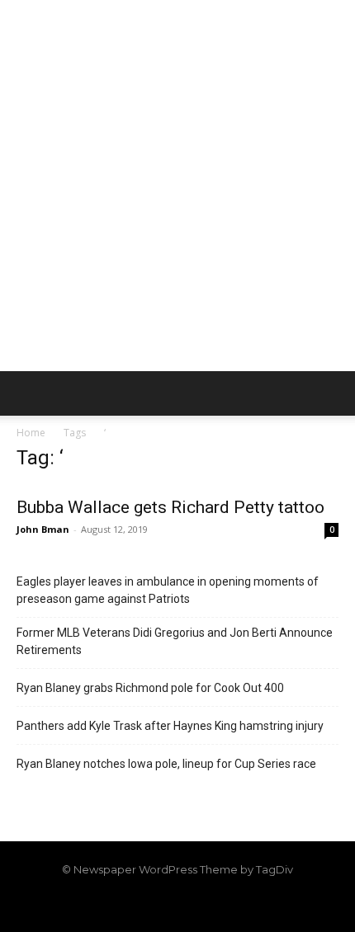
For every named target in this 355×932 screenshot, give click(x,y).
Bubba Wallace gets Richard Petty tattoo (170, 507)
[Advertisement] (177, 185)
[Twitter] (205, 905)
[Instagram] (149, 905)
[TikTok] (177, 905)
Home (31, 433)
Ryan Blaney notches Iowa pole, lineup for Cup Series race (166, 763)
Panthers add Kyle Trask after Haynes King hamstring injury (170, 725)
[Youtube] (234, 905)
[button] (28, 393)
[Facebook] (121, 905)
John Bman (43, 529)
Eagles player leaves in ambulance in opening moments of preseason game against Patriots (168, 590)
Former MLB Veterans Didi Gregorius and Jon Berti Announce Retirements (175, 641)
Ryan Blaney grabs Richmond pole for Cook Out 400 (150, 687)
